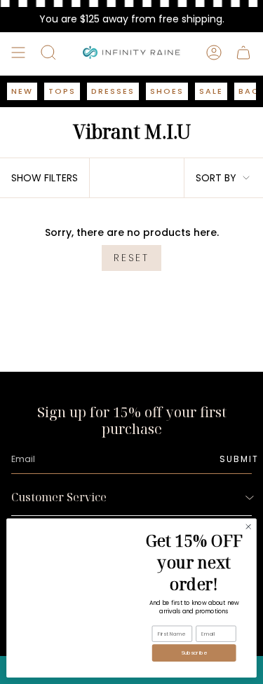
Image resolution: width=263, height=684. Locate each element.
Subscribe (194, 653)
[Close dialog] (248, 526)
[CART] (243, 52)
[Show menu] (18, 52)
